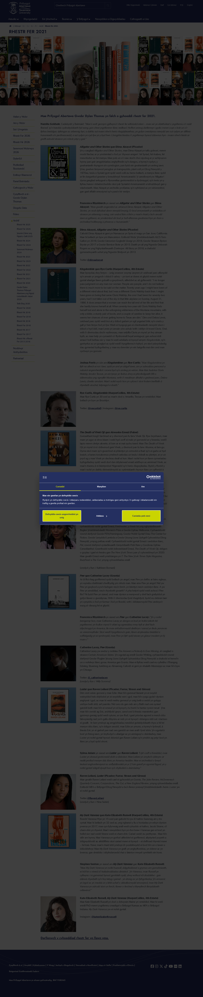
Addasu (100, 516)
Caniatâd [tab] (60, 486)
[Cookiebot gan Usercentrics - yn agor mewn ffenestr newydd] (148, 477)
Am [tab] (143, 486)
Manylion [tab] (101, 486)
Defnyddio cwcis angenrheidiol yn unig (61, 516)
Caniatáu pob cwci (141, 516)
